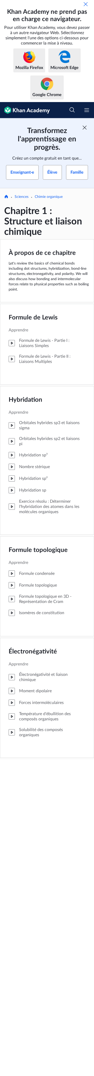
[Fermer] (85, 4)
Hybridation (25, 400)
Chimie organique (49, 197)
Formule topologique (38, 550)
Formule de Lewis (33, 317)
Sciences (21, 197)
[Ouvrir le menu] (87, 110)
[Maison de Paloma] (6, 197)
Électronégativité (33, 652)
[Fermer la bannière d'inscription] (84, 127)
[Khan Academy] (25, 110)
